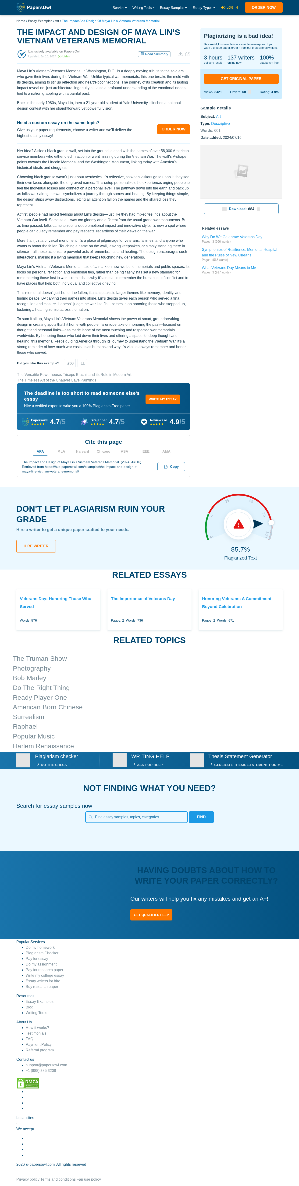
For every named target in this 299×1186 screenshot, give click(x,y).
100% (267, 57)
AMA (166, 451)
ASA (124, 451)
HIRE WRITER (36, 546)
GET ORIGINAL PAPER (241, 79)
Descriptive (220, 123)
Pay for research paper (44, 970)
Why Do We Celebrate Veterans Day (232, 237)
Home (20, 21)
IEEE (146, 451)
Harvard (82, 451)
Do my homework (40, 947)
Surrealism (28, 717)
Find (201, 817)
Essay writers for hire (43, 981)
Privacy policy (27, 1179)
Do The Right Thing (41, 687)
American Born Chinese (48, 707)
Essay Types (202, 8)
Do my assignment (41, 964)
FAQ (29, 1039)
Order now (264, 8)
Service (118, 8)
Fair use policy (89, 1179)
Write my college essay (45, 975)
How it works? (37, 1028)
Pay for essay (37, 959)
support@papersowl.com (46, 1065)
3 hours (213, 57)
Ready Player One (40, 697)
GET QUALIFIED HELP (151, 915)
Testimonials (36, 1033)
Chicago (103, 451)
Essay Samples (172, 8)
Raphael (25, 726)
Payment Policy (39, 1044)
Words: (210, 130)
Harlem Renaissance (43, 746)
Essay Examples (40, 21)
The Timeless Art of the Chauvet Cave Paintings (56, 380)
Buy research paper (42, 987)
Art (57, 21)
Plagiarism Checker (42, 953)
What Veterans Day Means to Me (229, 268)
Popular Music (34, 736)
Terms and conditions (58, 1179)
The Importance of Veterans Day (143, 598)
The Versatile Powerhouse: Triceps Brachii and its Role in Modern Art (74, 375)
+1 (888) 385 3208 (41, 1071)
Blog (29, 1007)
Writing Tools (142, 8)
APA (40, 451)
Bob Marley (29, 678)
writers (241, 57)
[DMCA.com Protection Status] (28, 1083)
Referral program (40, 1050)
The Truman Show (40, 658)
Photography (32, 668)
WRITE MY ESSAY (163, 399)
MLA (61, 451)
